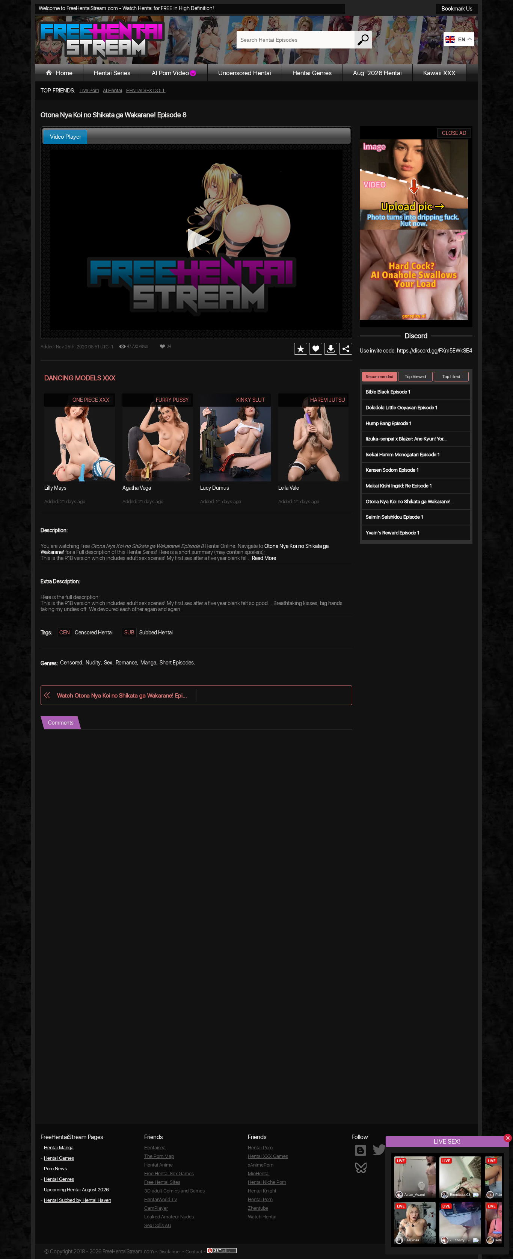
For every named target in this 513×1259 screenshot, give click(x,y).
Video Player (65, 136)
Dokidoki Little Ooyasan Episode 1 (402, 407)
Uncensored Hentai (244, 73)
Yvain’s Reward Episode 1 (392, 533)
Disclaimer (169, 1251)
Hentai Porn (260, 1147)
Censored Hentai (94, 633)
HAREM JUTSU (327, 400)
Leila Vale (288, 488)
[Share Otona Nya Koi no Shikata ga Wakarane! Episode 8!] (345, 349)
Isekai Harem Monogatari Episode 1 (403, 454)
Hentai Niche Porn (267, 1182)
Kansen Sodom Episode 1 (392, 470)
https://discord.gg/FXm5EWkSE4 (434, 351)
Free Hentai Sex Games (169, 1173)
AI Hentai (112, 90)
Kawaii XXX (439, 73)
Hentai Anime (158, 1165)
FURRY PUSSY (172, 400)
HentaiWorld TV (160, 1199)
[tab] (65, 137)
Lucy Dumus (214, 488)
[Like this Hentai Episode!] (315, 349)
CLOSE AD (454, 133)
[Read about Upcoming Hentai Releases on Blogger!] (361, 1150)
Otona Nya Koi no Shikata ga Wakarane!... (410, 501)
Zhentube (258, 1208)
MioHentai (259, 1173)
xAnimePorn (260, 1165)
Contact (194, 1251)
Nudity (93, 663)
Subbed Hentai (156, 633)
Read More (264, 558)
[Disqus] (196, 823)
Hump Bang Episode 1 (389, 423)
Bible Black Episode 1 (388, 392)
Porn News (55, 1168)
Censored (71, 663)
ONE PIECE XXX (90, 400)
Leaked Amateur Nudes (169, 1217)
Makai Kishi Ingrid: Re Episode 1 (399, 486)
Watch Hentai (262, 1217)
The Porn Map (159, 1156)
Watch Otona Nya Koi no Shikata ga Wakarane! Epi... (122, 695)
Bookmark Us (457, 9)
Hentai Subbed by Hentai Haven (77, 1200)
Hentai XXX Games (268, 1156)
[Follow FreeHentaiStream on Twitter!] (379, 1149)
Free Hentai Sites (162, 1182)
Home (64, 73)
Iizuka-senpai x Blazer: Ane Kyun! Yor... (406, 439)
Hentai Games (59, 1158)
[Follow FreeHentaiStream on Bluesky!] (361, 1167)
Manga (148, 663)
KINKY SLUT (250, 400)
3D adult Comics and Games (174, 1191)
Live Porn (89, 90)
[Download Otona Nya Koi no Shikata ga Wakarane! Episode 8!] (330, 349)
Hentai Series (112, 73)
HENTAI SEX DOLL (146, 90)
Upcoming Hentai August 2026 (76, 1189)
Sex (108, 663)
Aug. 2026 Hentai (377, 73)
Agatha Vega (136, 488)
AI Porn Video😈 (174, 73)
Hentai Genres (312, 73)
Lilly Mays (55, 488)
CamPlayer (156, 1208)
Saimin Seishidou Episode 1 (394, 517)
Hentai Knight (262, 1191)
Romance (126, 663)
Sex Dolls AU (157, 1225)
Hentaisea (155, 1147)
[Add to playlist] (300, 349)
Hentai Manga (59, 1147)
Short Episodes (177, 663)
